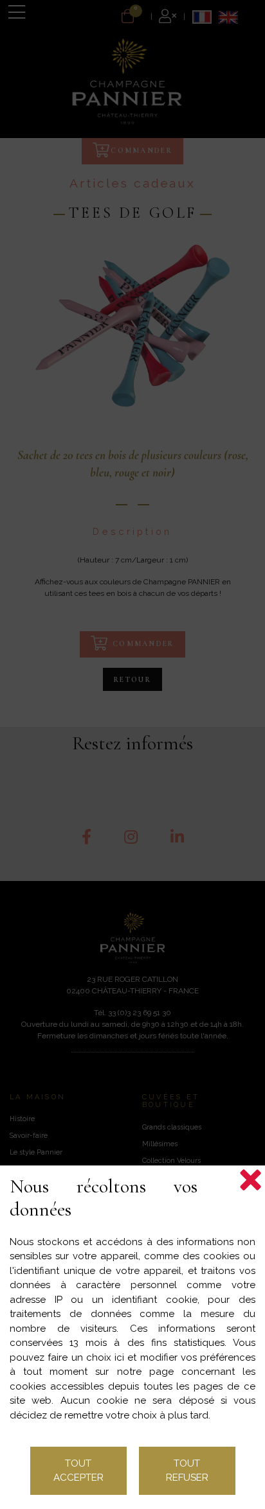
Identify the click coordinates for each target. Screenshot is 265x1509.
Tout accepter (78, 1471)
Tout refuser (187, 1471)
